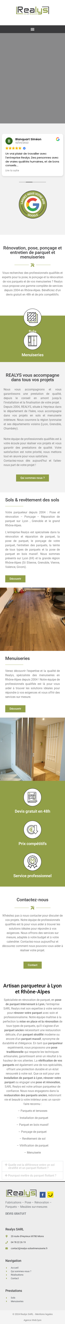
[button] (33, 29)
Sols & (32, 499)
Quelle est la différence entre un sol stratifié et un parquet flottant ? (31, 1166)
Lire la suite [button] (12, 170)
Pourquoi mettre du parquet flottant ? (32, 1175)
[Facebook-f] (43, 1195)
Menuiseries (33, 355)
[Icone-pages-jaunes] (50, 1195)
